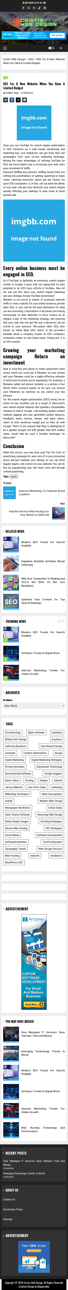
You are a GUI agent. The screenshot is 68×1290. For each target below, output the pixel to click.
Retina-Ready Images (17, 821)
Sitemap (7, 1219)
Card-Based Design (51, 746)
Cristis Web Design (14, 59)
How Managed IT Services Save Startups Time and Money (11, 673)
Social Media (12, 835)
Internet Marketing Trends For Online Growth (11, 654)
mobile (8, 800)
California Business (15, 746)
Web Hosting (12, 855)
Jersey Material (13, 787)
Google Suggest (53, 773)
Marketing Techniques (17, 794)
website (14, 476)
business (57, 739)
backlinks (57, 732)
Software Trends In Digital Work (11, 635)
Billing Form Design (16, 739)
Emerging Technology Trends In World (11, 1054)
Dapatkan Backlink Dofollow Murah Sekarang (11, 564)
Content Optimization (35, 753)
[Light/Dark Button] (51, 48)
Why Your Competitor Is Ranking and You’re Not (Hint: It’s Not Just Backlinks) (11, 583)
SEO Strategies (53, 828)
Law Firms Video (37, 787)
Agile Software (36, 732)
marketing (56, 787)
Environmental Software (18, 773)
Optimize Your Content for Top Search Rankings (11, 602)
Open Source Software (17, 814)
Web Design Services (50, 848)
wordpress (56, 855)
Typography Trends (15, 848)
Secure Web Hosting (16, 828)
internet (58, 780)
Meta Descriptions (52, 794)
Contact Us (9, 1199)
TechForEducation (52, 842)
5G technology (13, 732)
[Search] (61, 48)
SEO (31, 59)
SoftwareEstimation (16, 842)
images (44, 780)
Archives (7, 700)
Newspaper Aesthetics (17, 807)
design (58, 753)
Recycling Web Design (49, 814)
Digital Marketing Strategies (46, 759)
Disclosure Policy (13, 1209)
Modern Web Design (51, 800)
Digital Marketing (14, 759)
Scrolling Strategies (51, 821)
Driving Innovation (15, 766)
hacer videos (12, 780)
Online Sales (55, 807)
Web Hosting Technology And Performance (11, 1130)
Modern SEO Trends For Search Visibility (11, 544)
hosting (29, 780)
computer (10, 753)
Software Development (49, 835)
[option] (34, 636)
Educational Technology (49, 766)
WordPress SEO (14, 862)
